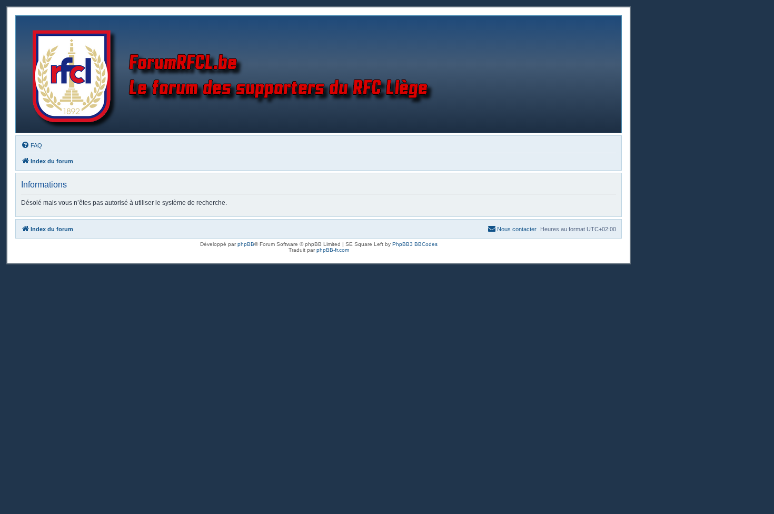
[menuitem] (31, 145)
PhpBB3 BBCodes (415, 244)
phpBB (245, 244)
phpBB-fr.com (332, 250)
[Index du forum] (235, 74)
